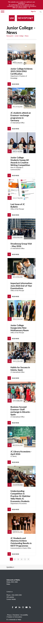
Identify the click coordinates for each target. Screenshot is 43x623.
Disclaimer (16, 615)
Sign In (33, 11)
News (26, 36)
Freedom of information (14, 617)
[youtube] (26, 607)
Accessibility (24, 615)
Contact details (11, 599)
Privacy (9, 615)
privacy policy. (22, 8)
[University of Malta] (21, 18)
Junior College (19, 36)
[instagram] (23, 607)
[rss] (30, 607)
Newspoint (9, 36)
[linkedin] (19, 607)
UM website (10, 597)
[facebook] (12, 607)
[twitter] (16, 607)
